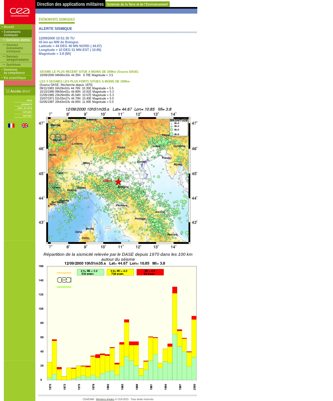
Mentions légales (105, 399)
